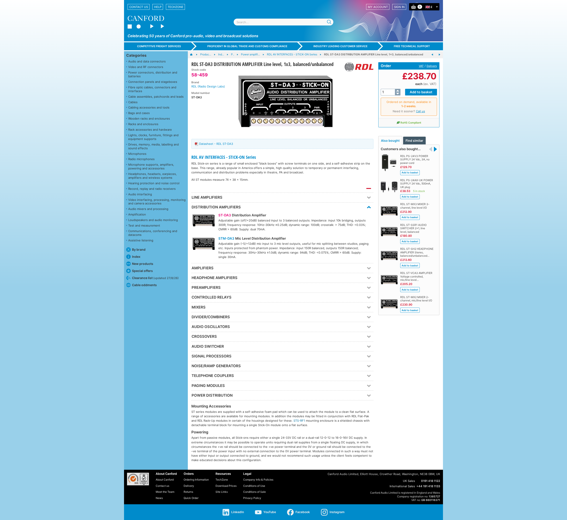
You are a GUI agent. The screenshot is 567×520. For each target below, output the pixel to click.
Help (157, 7)
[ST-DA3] (203, 221)
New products (142, 264)
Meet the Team (165, 491)
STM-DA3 (226, 238)
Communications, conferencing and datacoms (152, 233)
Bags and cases (139, 113)
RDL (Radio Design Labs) (208, 86)
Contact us (138, 7)
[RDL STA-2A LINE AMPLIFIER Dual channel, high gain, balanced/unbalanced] (432, 54)
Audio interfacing (140, 194)
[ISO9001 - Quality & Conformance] (138, 479)
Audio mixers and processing (148, 209)
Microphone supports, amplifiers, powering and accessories (151, 166)
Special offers (142, 271)
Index (136, 256)
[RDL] (357, 67)
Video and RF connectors (145, 67)
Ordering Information (196, 479)
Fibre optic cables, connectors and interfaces (152, 89)
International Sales (402, 486)
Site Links (222, 491)
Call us (420, 111)
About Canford (165, 479)
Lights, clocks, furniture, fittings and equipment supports (153, 137)
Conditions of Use (254, 485)
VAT (421, 66)
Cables (133, 102)
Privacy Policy (252, 498)
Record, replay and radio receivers (152, 188)
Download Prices (226, 485)
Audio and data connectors (147, 61)
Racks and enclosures (143, 124)
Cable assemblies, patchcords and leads (156, 96)
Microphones (137, 153)
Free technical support (412, 46)
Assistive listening (140, 240)
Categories (136, 55)
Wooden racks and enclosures (149, 118)
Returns (188, 491)
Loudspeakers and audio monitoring (153, 220)
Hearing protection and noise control (153, 183)
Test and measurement (144, 225)
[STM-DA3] (203, 244)
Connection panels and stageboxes (152, 81)
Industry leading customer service (340, 46)
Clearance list (155, 278)
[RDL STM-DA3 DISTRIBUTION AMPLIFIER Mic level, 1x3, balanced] (439, 54)
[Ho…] (193, 54)
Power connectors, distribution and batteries (152, 74)
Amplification (137, 214)
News (159, 498)
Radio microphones (141, 159)
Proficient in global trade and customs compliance (247, 46)
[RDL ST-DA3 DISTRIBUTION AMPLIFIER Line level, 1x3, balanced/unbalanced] (285, 101)
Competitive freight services (159, 46)
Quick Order (191, 498)
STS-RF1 (299, 420)
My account (378, 7)
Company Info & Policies (258, 479)
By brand (139, 249)
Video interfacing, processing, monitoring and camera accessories (157, 201)
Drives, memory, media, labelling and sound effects (153, 146)
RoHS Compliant (410, 122)
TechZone (175, 7)
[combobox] (283, 22)
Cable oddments (144, 285)
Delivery (432, 66)
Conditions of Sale (254, 491)
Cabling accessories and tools (148, 107)
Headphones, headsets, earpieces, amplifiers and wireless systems (152, 175)
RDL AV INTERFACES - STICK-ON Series (223, 157)
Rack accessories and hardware (150, 129)
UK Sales (409, 481)
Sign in (399, 7)
